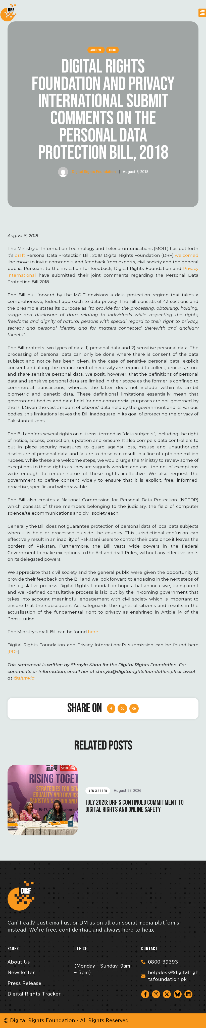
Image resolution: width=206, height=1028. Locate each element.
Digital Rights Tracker (34, 994)
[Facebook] (111, 708)
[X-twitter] (167, 994)
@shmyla (24, 678)
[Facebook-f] (145, 994)
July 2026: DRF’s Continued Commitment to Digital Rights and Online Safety (134, 806)
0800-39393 (163, 962)
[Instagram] (156, 994)
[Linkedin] (188, 994)
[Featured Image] (43, 800)
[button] (202, 13)
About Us (19, 962)
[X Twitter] (122, 708)
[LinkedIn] (134, 708)
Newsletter (21, 972)
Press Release (24, 983)
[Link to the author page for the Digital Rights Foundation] (63, 172)
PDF (13, 651)
